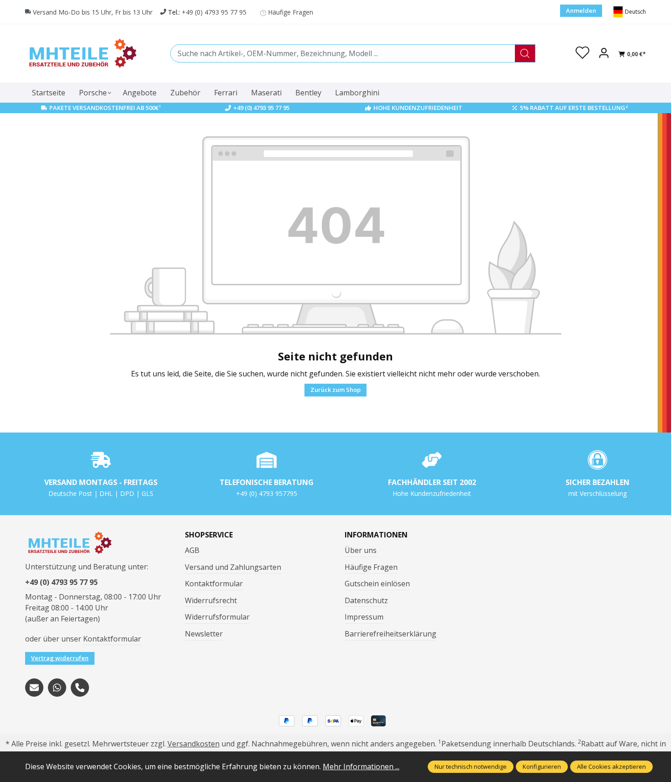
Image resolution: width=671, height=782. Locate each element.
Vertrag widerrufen (60, 658)
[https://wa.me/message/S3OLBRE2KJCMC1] (57, 687)
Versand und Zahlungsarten (233, 567)
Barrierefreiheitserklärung (390, 634)
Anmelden (581, 10)
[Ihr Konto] (603, 53)
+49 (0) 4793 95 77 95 (214, 12)
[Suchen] (525, 53)
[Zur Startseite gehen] (82, 53)
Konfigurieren (542, 766)
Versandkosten (194, 744)
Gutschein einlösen (377, 584)
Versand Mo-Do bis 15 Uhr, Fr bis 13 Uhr (92, 12)
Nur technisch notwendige (471, 766)
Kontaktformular (112, 639)
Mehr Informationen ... (361, 766)
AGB (192, 550)
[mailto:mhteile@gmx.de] (34, 687)
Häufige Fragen (290, 12)
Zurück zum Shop (335, 390)
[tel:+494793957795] (80, 687)
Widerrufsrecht (211, 600)
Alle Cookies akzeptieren (611, 766)
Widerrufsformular (217, 617)
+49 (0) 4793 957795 (266, 493)
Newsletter (204, 634)
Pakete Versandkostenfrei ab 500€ (105, 108)
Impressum (364, 617)
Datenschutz (366, 600)
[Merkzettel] (582, 53)
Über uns (361, 550)
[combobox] (342, 53)
